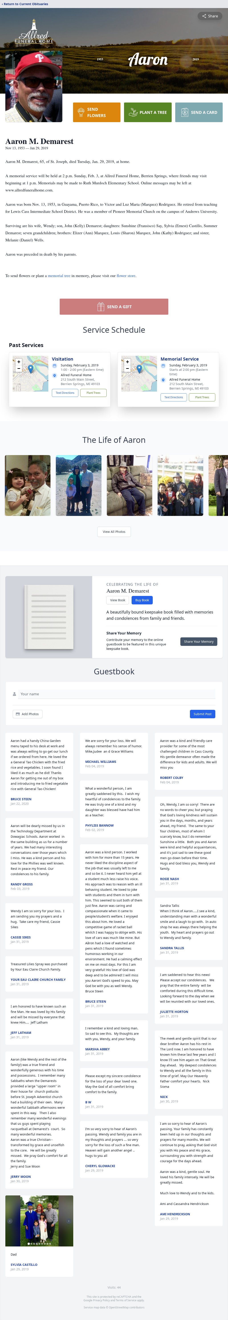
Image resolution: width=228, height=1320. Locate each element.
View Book (117, 600)
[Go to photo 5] (39, 1244)
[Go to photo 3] (34, 1244)
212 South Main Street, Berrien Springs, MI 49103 (80, 381)
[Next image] (68, 1221)
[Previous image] (9, 1221)
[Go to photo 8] (47, 1244)
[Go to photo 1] (29, 1244)
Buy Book (142, 600)
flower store (126, 275)
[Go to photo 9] (50, 1244)
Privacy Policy (101, 1300)
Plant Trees (93, 393)
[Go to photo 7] (45, 1244)
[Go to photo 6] (42, 1244)
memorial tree (59, 275)
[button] (30, 369)
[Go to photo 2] (31, 1244)
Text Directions (65, 393)
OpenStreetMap (119, 1307)
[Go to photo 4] (37, 1244)
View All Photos (114, 532)
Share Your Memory (199, 641)
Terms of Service (126, 1300)
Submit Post (203, 714)
